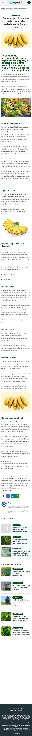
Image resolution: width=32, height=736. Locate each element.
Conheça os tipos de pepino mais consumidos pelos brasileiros (19, 541)
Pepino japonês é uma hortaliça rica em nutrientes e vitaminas (20, 529)
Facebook (8, 496)
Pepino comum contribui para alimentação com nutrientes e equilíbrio (21, 553)
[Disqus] (16, 667)
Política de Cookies (16, 710)
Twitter (13, 496)
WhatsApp (17, 496)
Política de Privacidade (16, 708)
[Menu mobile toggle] (3, 2)
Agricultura (16, 15)
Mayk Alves (11, 503)
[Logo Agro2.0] (16, 2)
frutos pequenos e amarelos (18, 89)
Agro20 (3, 8)
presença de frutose (15, 478)
